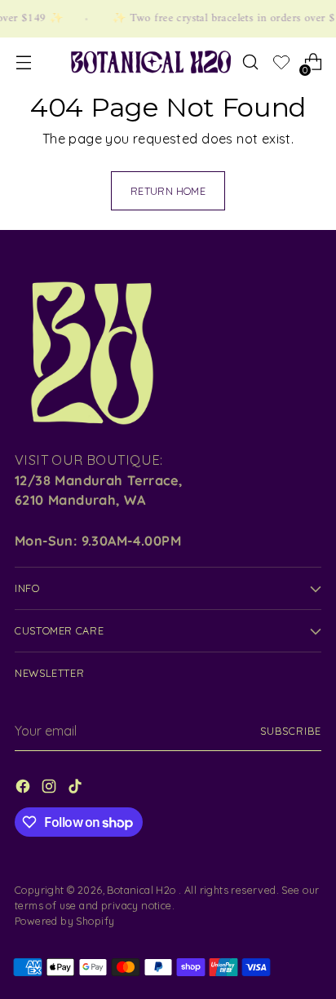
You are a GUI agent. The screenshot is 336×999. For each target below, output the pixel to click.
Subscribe (290, 730)
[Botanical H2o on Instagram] (50, 789)
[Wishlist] (281, 64)
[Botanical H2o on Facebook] (24, 789)
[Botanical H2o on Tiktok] (76, 789)
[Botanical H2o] (150, 62)
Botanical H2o (143, 889)
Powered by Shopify (64, 920)
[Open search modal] (250, 62)
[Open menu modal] (23, 62)
